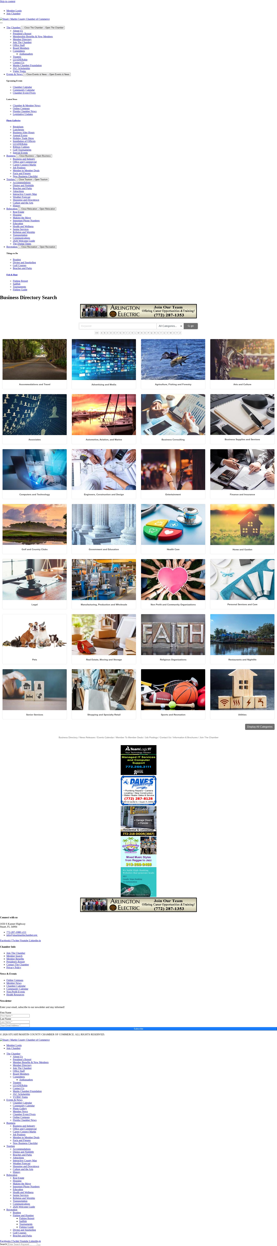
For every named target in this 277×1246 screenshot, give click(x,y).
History (16, 205)
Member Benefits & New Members (31, 1062)
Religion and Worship (24, 232)
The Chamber (13, 1053)
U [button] (164, 333)
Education (18, 223)
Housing (17, 214)
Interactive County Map (25, 194)
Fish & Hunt (11, 274)
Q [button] (151, 333)
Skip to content (7, 1)
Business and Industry (24, 159)
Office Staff (19, 45)
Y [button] (177, 333)
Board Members (21, 48)
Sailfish (23, 1221)
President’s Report (22, 33)
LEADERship (20, 59)
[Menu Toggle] (1, 22)
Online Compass (21, 1117)
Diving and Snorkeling (24, 1230)
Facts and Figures (22, 173)
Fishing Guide (26, 1227)
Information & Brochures (185, 737)
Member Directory (22, 39)
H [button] (123, 333)
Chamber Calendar (22, 1102)
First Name (5, 1012)
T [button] (161, 333)
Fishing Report (26, 1218)
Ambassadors (26, 53)
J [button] (129, 333)
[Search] (39, 1245)
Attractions (18, 191)
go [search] (192, 325)
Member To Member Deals (129, 737)
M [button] (138, 333)
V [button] (167, 333)
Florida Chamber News (25, 1120)
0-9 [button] (97, 333)
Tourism (10, 1146)
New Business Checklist (25, 176)
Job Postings (19, 167)
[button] (260, 727)
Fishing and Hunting (23, 1215)
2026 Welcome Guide (24, 240)
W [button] (171, 333)
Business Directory (68, 737)
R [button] (154, 333)
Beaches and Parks (22, 188)
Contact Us (18, 62)
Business (10, 1123)
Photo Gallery (20, 1108)
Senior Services (21, 229)
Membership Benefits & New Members (33, 36)
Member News (20, 1111)
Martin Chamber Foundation (27, 65)
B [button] (104, 333)
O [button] (145, 333)
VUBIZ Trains (20, 1097)
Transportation (20, 235)
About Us (18, 30)
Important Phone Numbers (26, 220)
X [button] (174, 333)
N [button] (141, 333)
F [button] (117, 333)
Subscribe (138, 1029)
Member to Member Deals (26, 170)
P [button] (148, 333)
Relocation (11, 1175)
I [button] (126, 333)
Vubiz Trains (19, 71)
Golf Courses (19, 1232)
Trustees (17, 56)
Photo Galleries (13, 120)
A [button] (101, 333)
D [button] (111, 333)
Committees (19, 51)
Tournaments (25, 1224)
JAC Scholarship (21, 68)
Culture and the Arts (23, 202)
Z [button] (180, 333)
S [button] (158, 333)
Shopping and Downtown (26, 200)
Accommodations (22, 182)
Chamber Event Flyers (24, 1114)
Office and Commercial (25, 161)
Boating (17, 1212)
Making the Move (22, 217)
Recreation (11, 1209)
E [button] (114, 333)
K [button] (132, 333)
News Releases (87, 737)
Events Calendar (105, 737)
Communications (21, 238)
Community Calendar (24, 1105)
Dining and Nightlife (23, 185)
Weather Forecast (21, 197)
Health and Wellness (23, 226)
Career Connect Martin (24, 164)
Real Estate (18, 212)
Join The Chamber (22, 42)
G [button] (120, 333)
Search (3, 1244)
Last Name (5, 1018)
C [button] (107, 333)
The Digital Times (22, 243)
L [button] (135, 333)
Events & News (14, 1100)
